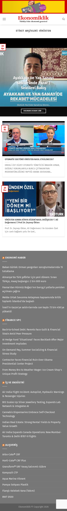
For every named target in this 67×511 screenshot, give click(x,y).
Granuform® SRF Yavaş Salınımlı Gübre (24, 466)
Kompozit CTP (10, 472)
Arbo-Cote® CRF (11, 454)
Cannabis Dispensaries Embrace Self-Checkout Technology (28, 414)
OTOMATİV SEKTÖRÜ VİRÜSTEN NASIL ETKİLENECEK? (29, 159)
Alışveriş (11, 444)
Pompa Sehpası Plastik (15, 484)
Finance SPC (13, 320)
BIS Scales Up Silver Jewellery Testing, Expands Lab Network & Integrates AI (31, 404)
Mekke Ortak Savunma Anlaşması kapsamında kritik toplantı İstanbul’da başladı (31, 299)
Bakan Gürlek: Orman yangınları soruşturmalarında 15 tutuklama (32, 269)
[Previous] (5, 77)
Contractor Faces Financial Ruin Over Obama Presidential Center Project (27, 361)
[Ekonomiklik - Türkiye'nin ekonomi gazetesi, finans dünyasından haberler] (33, 19)
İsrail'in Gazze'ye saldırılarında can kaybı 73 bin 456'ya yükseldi (33, 309)
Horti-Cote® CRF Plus (14, 460)
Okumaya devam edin (33, 111)
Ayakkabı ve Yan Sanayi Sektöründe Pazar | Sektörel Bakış (33, 83)
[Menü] (4, 19)
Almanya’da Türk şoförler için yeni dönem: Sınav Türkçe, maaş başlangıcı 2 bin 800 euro (29, 279)
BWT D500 (7, 496)
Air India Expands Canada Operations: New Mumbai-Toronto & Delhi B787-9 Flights (31, 434)
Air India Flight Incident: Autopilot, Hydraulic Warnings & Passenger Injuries (33, 394)
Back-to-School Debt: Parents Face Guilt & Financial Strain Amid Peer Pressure (31, 331)
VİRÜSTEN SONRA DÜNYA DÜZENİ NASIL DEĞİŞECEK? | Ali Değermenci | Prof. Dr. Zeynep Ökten (31, 221)
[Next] (62, 77)
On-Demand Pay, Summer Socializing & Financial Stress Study (29, 351)
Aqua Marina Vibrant (13, 478)
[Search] (63, 19)
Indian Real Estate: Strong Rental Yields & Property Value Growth (31, 424)
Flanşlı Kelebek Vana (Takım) (18, 490)
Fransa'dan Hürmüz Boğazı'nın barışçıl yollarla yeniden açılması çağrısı (33, 289)
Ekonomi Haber (15, 257)
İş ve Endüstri (14, 382)
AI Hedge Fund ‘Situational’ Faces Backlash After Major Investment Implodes (33, 341)
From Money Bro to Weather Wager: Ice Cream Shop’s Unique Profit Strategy (32, 371)
